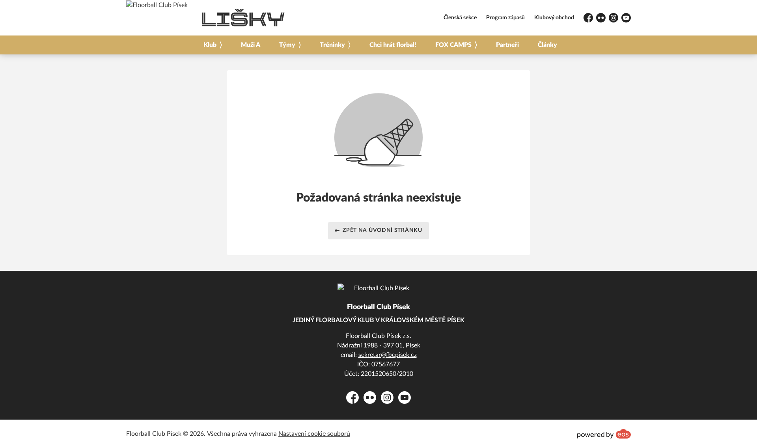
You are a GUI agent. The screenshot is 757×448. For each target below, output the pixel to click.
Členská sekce (460, 18)
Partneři (507, 45)
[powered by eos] (604, 434)
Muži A (250, 45)
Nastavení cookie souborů (314, 434)
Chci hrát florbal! (392, 45)
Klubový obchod (554, 18)
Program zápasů (505, 18)
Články (547, 45)
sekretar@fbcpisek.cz (387, 355)
